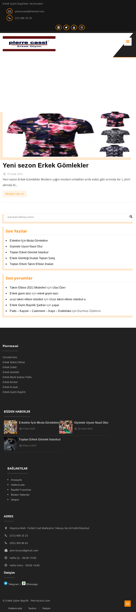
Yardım (32, 608)
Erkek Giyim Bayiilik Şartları (28, 305)
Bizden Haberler (20, 494)
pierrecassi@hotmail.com (29, 11)
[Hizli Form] (127, 603)
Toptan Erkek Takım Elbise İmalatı (31, 264)
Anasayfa (16, 479)
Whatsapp (32, 584)
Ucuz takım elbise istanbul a (67, 299)
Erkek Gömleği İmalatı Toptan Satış (32, 258)
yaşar (55, 305)
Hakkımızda (18, 484)
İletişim (15, 499)
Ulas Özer (59, 287)
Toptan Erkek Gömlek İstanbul (29, 252)
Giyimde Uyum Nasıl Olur (26, 246)
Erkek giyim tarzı (20, 293)
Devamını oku (13, 193)
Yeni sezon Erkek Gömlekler (46, 165)
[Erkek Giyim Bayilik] (29, 50)
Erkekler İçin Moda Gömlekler (29, 240)
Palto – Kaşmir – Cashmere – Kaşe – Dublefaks (40, 310)
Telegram (13, 584)
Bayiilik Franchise (21, 489)
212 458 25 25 (23, 18)
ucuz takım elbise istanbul (26, 299)
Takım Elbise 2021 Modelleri (28, 287)
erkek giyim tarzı (47, 293)
